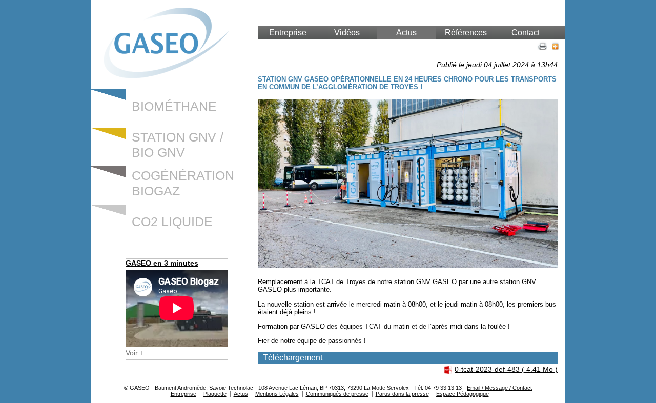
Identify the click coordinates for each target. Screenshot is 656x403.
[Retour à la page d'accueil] (166, 75)
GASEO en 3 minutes (162, 263)
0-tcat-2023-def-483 (506, 369)
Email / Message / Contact (499, 388)
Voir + (135, 353)
